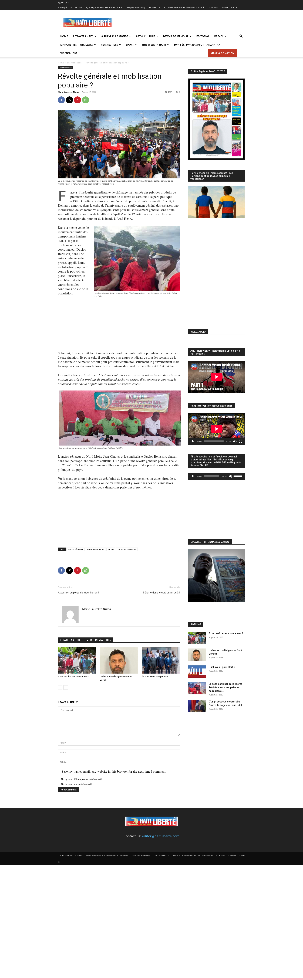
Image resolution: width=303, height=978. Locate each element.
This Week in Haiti (154, 44)
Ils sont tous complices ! (155, 676)
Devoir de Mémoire (175, 36)
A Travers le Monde (114, 36)
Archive (78, 7)
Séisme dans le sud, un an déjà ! (161, 592)
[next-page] (65, 687)
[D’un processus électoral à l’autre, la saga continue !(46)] (197, 706)
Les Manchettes (75, 62)
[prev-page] (60, 687)
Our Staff (214, 7)
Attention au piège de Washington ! (78, 592)
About (234, 7)
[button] (241, 36)
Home (64, 36)
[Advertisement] (181, 22)
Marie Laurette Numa (68, 92)
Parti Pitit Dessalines (126, 549)
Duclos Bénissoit (75, 549)
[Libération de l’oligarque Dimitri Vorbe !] (119, 660)
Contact (224, 7)
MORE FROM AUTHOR (98, 640)
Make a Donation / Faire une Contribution (187, 7)
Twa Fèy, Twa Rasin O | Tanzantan (197, 44)
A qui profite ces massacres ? (73, 676)
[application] (216, 429)
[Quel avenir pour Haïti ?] (197, 671)
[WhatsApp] (85, 99)
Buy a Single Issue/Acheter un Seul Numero (104, 7)
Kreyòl (219, 36)
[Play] (193, 441)
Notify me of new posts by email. (76, 784)
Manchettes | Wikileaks (76, 44)
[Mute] (235, 441)
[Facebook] (61, 99)
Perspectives (109, 44)
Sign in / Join (63, 2)
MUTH (111, 549)
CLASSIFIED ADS (155, 7)
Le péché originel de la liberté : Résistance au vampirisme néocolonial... (226, 687)
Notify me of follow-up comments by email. (81, 779)
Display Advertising (136, 7)
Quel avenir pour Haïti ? (222, 667)
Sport (130, 44)
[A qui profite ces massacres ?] (77, 660)
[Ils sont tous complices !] (161, 660)
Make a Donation (222, 53)
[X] (69, 99)
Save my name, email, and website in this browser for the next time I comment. (114, 771)
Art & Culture (145, 36)
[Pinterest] (77, 99)
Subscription (63, 7)
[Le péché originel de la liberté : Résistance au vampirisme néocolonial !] (197, 688)
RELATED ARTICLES (71, 640)
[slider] (238, 476)
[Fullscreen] (240, 441)
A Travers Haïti (83, 36)
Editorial (202, 36)
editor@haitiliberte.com (160, 836)
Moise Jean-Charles (95, 549)
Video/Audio (68, 53)
